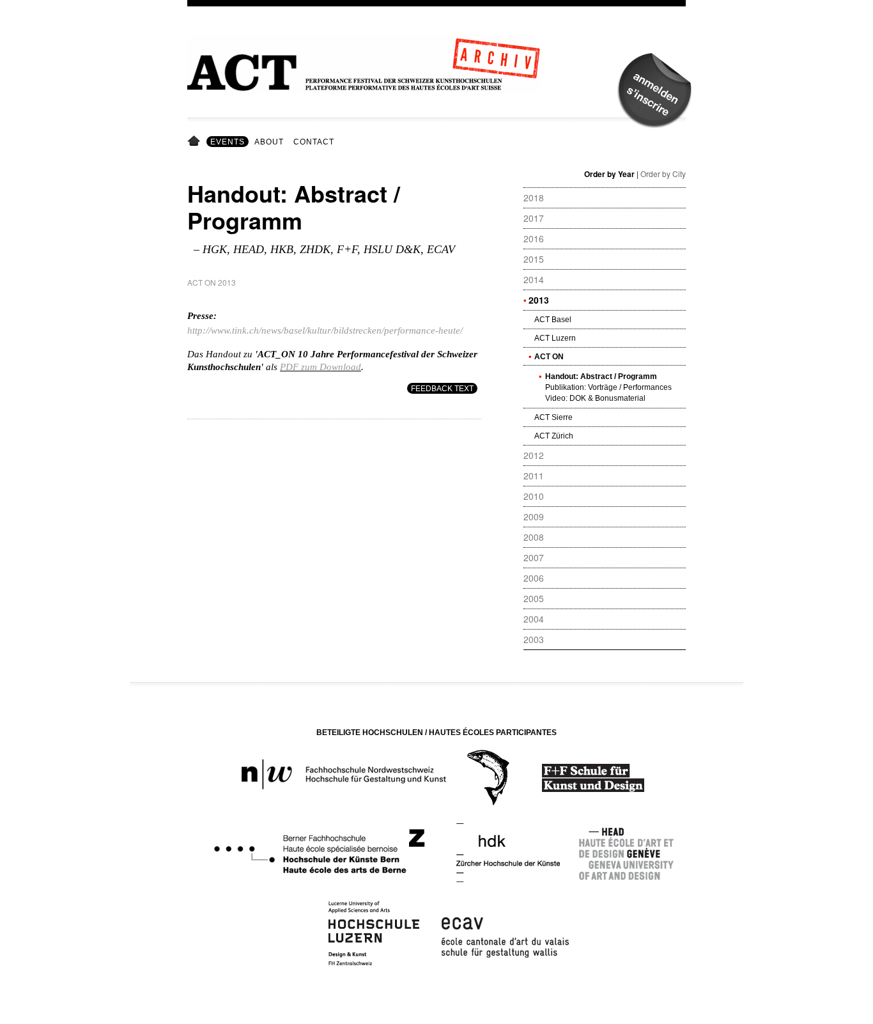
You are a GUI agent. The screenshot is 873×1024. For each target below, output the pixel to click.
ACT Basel (552, 319)
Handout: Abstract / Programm (601, 376)
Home (196, 142)
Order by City (663, 173)
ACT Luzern (555, 338)
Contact (313, 141)
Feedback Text (442, 388)
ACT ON (549, 356)
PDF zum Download (320, 367)
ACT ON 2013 (211, 282)
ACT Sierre (553, 417)
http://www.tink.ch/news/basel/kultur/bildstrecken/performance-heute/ (325, 330)
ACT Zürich (553, 435)
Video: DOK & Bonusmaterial (595, 398)
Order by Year (609, 174)
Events (227, 141)
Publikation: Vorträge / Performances (608, 387)
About (269, 141)
